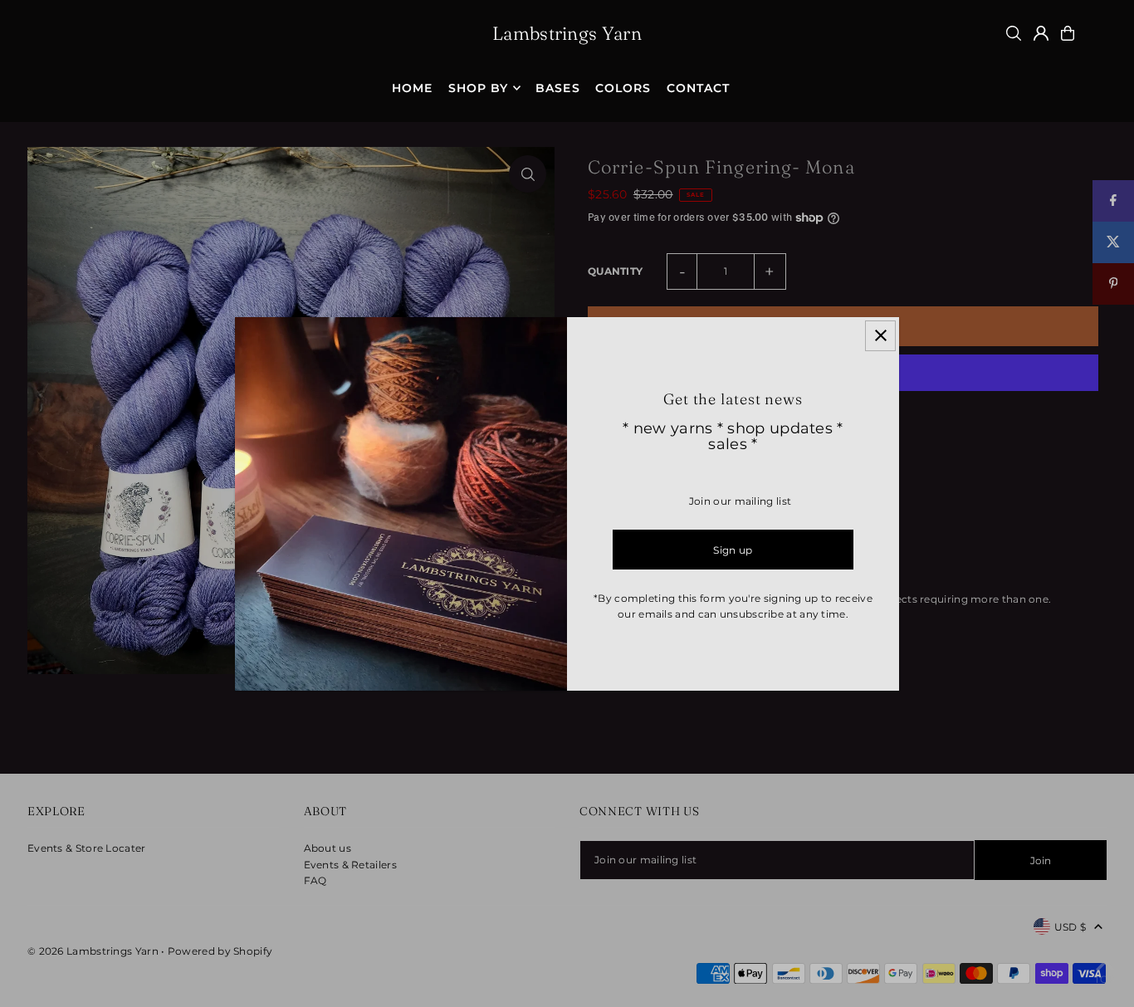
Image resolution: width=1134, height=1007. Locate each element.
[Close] (880, 335)
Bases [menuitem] (557, 88)
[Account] (1041, 33)
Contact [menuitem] (698, 88)
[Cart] (1067, 33)
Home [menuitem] (412, 88)
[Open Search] (1013, 33)
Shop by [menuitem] (478, 88)
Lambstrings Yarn (567, 33)
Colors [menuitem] (623, 88)
